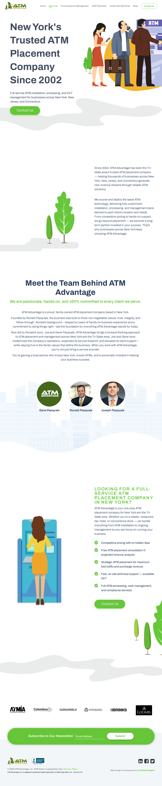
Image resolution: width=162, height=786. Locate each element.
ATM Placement (99, 6)
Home (43, 6)
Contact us (25, 110)
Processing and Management (75, 6)
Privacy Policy (70, 769)
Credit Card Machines (120, 6)
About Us (53, 6)
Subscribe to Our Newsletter (50, 736)
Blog (135, 6)
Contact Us (149, 6)
